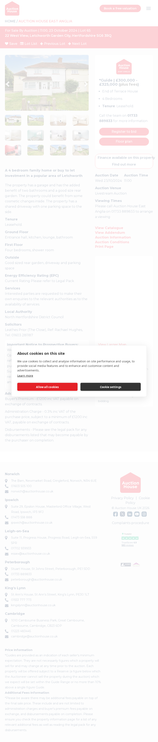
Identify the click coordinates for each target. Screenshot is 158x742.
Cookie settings (110, 387)
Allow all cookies (47, 387)
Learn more (25, 376)
